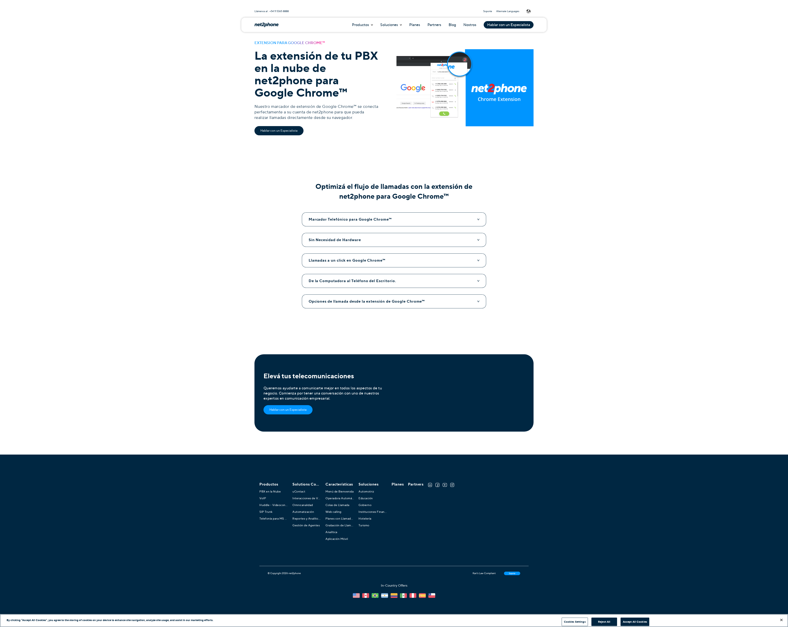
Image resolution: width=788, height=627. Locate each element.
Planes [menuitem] (398, 484)
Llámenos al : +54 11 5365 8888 (271, 11)
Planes (414, 24)
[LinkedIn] (430, 484)
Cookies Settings (575, 622)
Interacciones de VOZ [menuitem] (306, 498)
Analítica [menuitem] (331, 532)
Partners (434, 24)
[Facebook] (437, 484)
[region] (394, 620)
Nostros (469, 24)
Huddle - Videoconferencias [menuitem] (273, 505)
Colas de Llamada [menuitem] (337, 505)
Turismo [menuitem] (363, 525)
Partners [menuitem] (415, 484)
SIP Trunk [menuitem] (266, 512)
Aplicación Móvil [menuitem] (336, 539)
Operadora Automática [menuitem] (339, 498)
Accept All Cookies (635, 622)
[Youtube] (444, 484)
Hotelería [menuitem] (364, 518)
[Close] (781, 619)
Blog (452, 24)
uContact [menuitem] (298, 491)
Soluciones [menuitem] (368, 484)
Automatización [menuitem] (303, 512)
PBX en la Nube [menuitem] (270, 491)
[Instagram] (452, 484)
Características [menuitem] (339, 484)
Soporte (487, 11)
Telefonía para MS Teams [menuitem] (273, 518)
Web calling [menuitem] (333, 512)
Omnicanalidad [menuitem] (302, 505)
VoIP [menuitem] (262, 498)
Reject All (604, 622)
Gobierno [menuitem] (364, 505)
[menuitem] (306, 484)
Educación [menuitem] (365, 498)
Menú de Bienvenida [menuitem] (339, 491)
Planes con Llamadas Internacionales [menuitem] (339, 518)
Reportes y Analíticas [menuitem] (306, 518)
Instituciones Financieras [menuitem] (372, 512)
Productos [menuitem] (268, 484)
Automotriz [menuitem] (366, 491)
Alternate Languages (507, 11)
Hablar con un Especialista (508, 24)
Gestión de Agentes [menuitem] (306, 525)
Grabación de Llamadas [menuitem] (339, 525)
